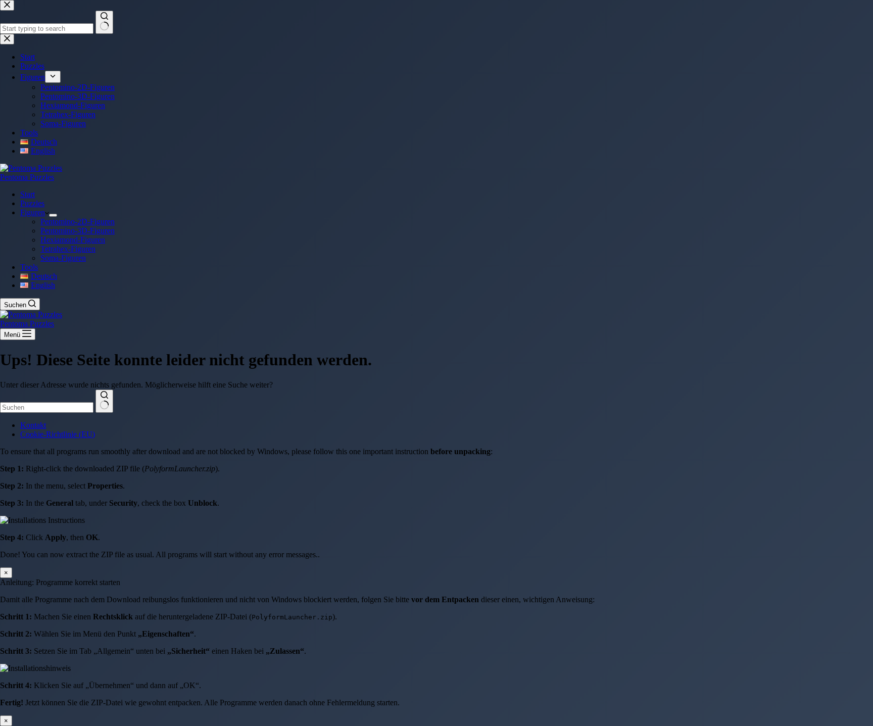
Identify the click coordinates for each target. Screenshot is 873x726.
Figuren (32, 212)
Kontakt (33, 425)
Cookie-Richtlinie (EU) (57, 434)
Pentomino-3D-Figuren (77, 230)
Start (27, 194)
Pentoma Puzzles (27, 177)
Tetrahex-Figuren (67, 249)
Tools (29, 267)
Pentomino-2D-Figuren (77, 221)
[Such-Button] (104, 401)
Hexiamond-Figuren (72, 239)
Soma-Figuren (63, 258)
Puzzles (32, 203)
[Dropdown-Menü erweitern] (53, 215)
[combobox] (46, 407)
